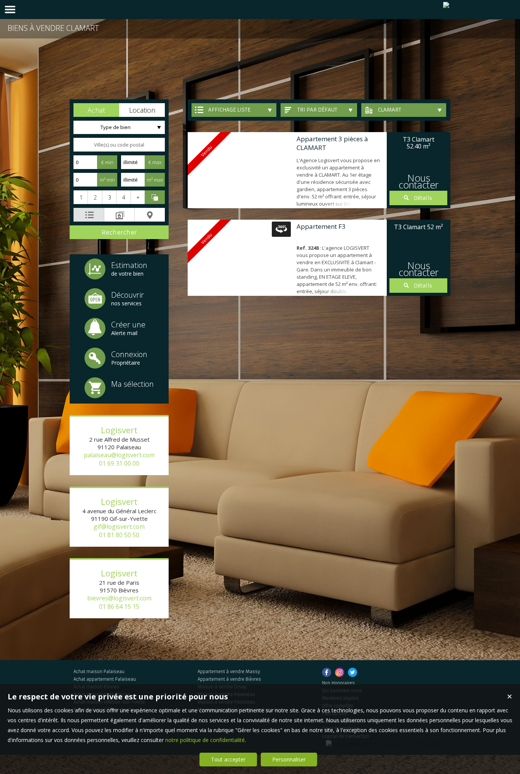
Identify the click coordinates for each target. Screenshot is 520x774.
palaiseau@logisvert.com (119, 455)
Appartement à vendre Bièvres (229, 679)
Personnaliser (289, 759)
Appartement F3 (321, 226)
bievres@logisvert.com (119, 598)
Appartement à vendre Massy (229, 671)
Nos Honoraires (338, 683)
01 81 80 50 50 (119, 535)
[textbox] (119, 145)
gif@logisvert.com (119, 526)
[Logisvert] (471, 10)
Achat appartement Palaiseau (104, 679)
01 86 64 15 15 (119, 606)
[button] (96, 110)
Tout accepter (228, 759)
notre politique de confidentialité (205, 740)
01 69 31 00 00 (119, 463)
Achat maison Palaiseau (98, 671)
